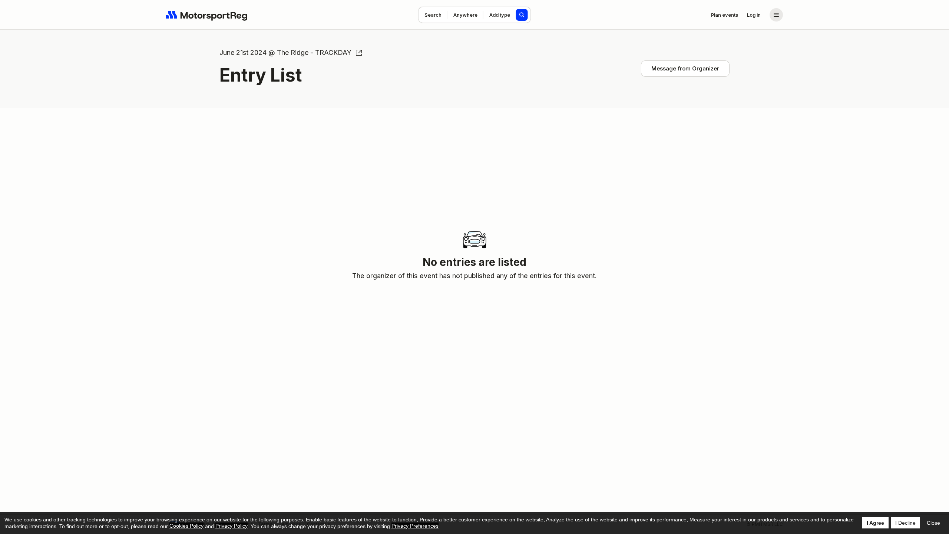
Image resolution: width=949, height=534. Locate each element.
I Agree (875, 523)
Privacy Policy (231, 526)
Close (933, 523)
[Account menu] (776, 15)
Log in (754, 15)
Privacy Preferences (415, 526)
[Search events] (522, 15)
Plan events (724, 15)
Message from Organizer (685, 68)
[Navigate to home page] (207, 14)
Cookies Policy (186, 526)
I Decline (905, 523)
